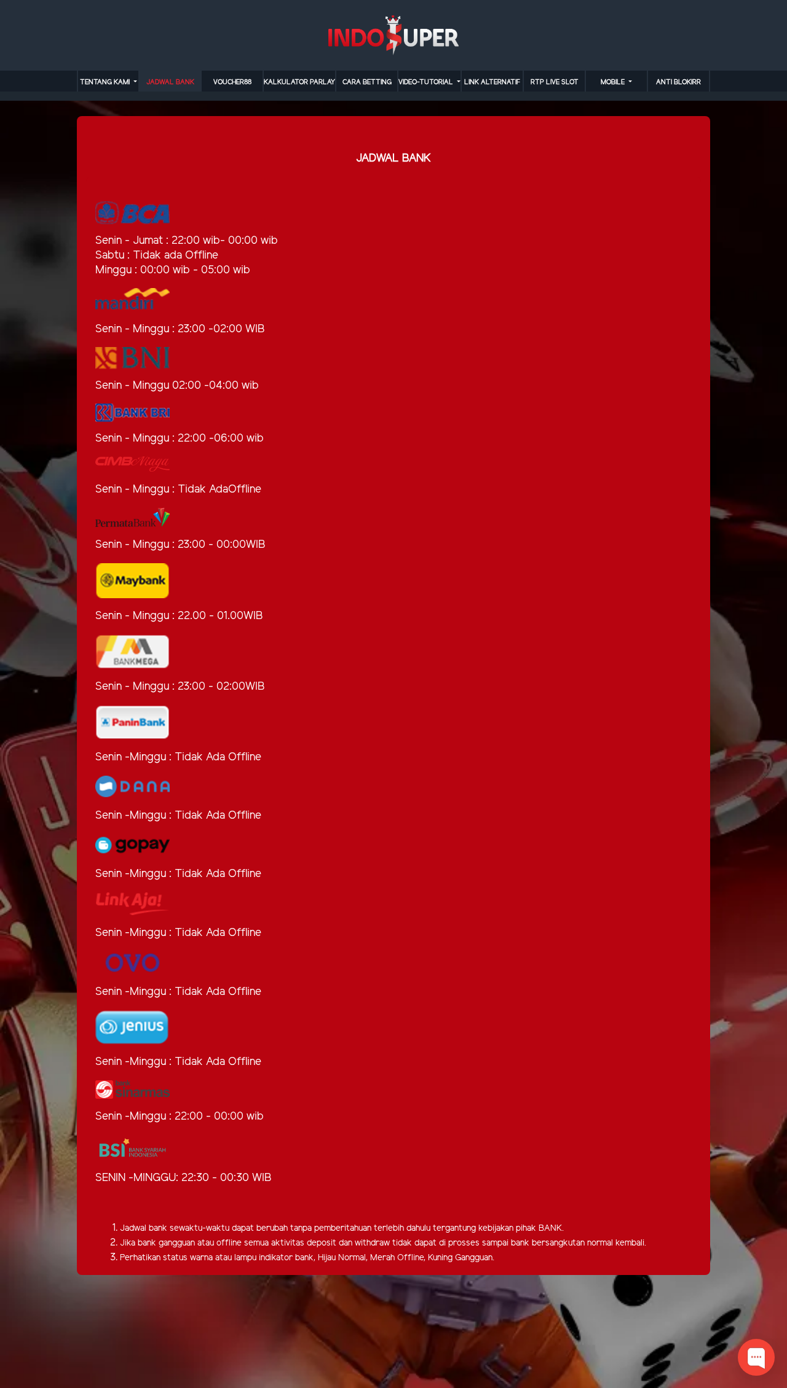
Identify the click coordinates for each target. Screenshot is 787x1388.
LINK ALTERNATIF (492, 82)
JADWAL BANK (170, 82)
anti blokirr (678, 82)
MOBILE (614, 82)
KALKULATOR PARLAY (299, 82)
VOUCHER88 (232, 82)
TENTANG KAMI (106, 82)
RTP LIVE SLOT (555, 82)
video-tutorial (426, 82)
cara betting (367, 82)
